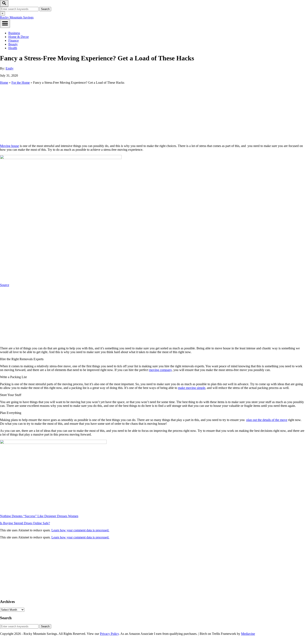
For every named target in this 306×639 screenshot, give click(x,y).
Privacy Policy (109, 633)
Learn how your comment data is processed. (80, 530)
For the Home (20, 82)
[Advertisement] (153, 114)
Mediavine (248, 633)
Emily (10, 68)
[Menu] (5, 23)
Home (4, 82)
